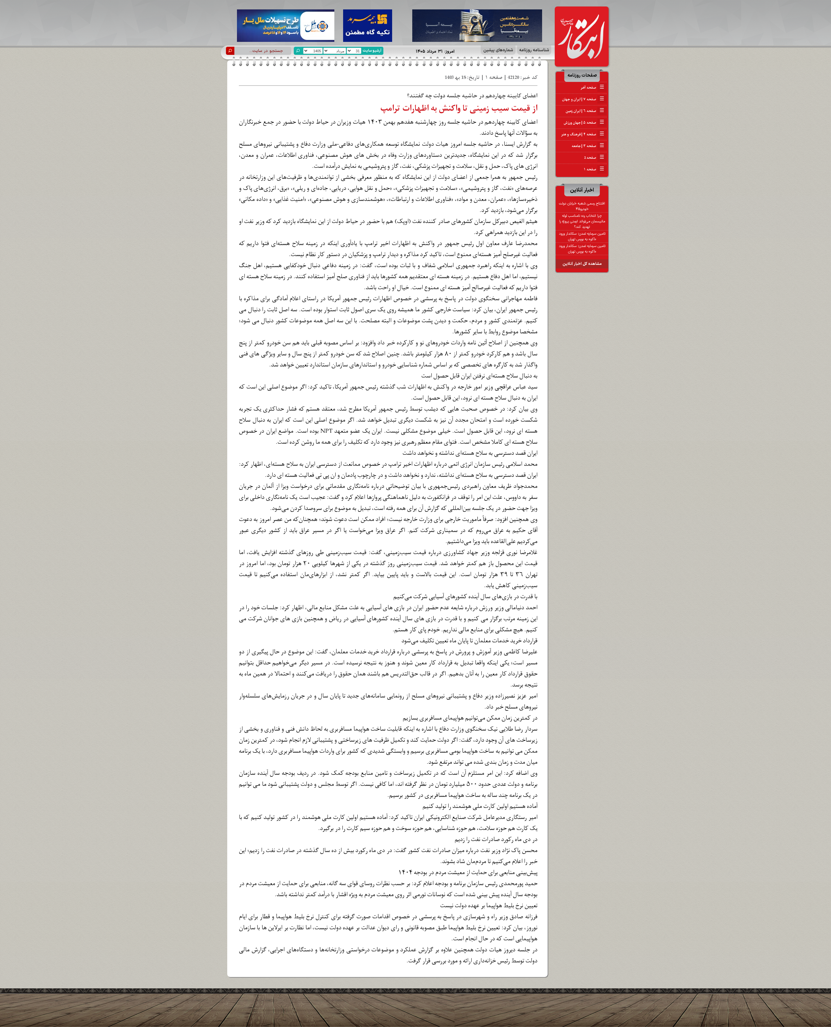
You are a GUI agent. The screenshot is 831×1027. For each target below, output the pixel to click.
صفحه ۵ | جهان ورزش (584, 122)
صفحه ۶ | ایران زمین (585, 111)
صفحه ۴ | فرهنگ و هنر (582, 134)
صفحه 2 (594, 158)
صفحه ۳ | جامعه (588, 146)
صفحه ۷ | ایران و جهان (583, 99)
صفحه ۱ (594, 169)
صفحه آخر (592, 87)
